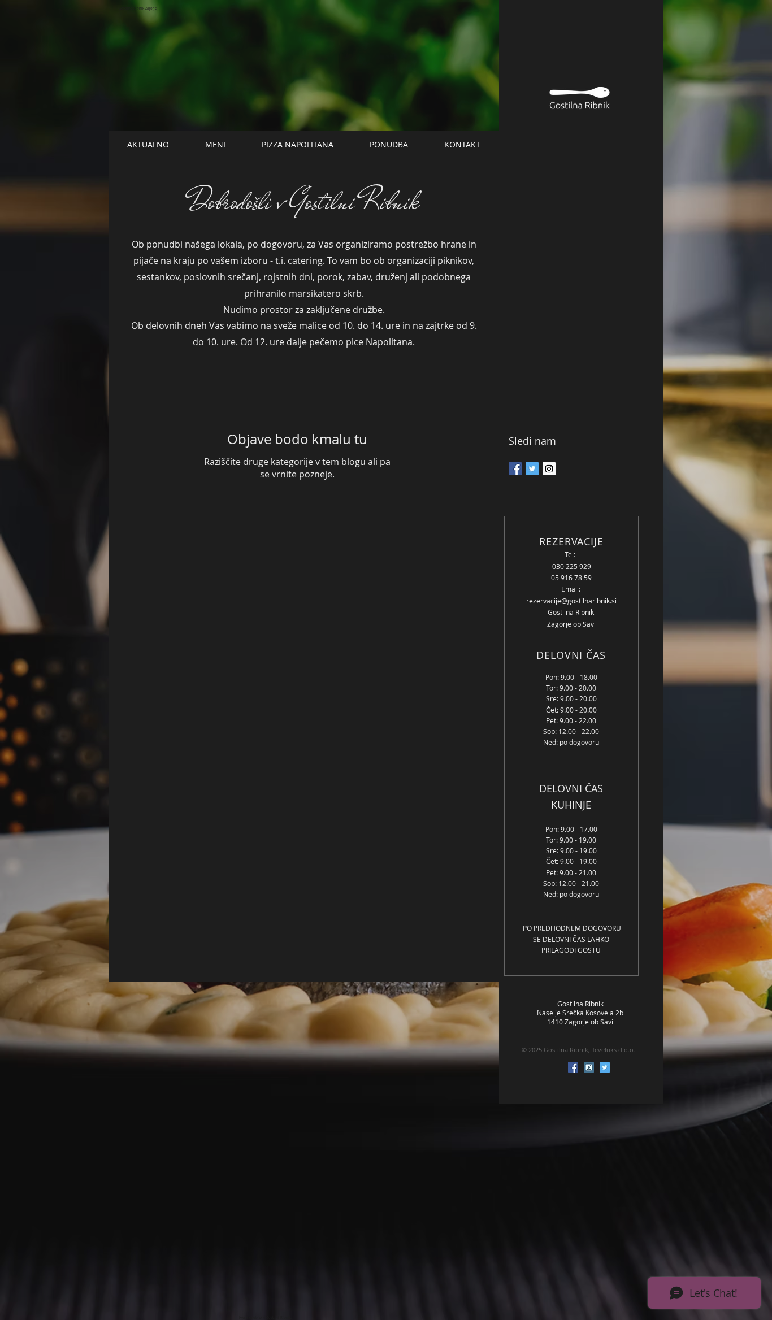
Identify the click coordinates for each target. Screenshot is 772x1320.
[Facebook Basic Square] (515, 468)
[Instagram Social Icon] (549, 468)
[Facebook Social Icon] (573, 1067)
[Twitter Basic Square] (532, 468)
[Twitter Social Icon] (605, 1067)
